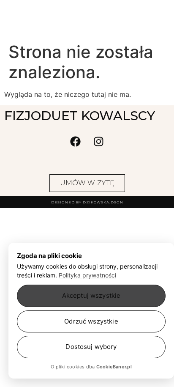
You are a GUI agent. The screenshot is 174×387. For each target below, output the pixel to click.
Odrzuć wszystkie (91, 321)
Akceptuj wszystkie (91, 295)
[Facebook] (75, 141)
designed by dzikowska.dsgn (87, 202)
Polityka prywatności (87, 275)
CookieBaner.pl (114, 367)
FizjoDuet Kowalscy (87, 8)
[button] (45, 27)
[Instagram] (98, 141)
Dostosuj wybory (91, 347)
